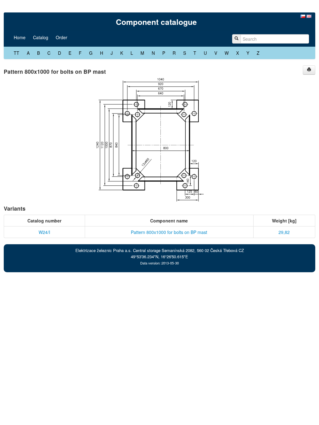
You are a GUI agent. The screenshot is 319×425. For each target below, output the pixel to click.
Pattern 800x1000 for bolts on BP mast (169, 232)
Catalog (40, 37)
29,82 (284, 232)
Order (61, 37)
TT (16, 53)
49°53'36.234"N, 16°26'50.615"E (159, 256)
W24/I (44, 232)
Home (20, 37)
